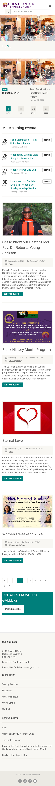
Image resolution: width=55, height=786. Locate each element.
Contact (6, 709)
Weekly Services (10, 684)
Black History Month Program (26, 350)
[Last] (9, 585)
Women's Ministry (17, 545)
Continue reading (12, 294)
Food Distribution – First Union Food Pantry (40, 93)
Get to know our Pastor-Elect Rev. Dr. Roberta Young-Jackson (25, 247)
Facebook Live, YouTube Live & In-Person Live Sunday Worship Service (23, 185)
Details (47, 140)
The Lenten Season (11, 740)
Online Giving (8, 703)
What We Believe (10, 697)
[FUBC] (18, 5)
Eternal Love (12, 440)
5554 (4, 727)
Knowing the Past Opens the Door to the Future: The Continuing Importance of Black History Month (27, 747)
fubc (11, 264)
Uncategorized (15, 361)
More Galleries (13, 609)
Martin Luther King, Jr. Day (14, 755)
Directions (7, 690)
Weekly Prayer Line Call (23, 169)
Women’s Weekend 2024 (22, 534)
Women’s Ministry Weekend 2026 (18, 734)
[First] (4, 580)
